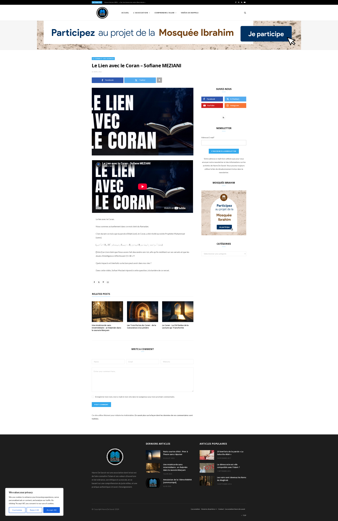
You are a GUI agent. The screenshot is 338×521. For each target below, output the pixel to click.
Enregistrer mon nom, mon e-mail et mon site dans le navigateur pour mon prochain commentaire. (135, 397)
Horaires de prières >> (209, 509)
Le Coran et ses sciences (103, 59)
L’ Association (140, 12)
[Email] (78, 190)
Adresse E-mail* (208, 137)
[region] (34, 502)
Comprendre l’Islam (164, 12)
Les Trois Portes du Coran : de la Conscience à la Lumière (141, 326)
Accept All (51, 510)
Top (244, 515)
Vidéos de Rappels (190, 12)
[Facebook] (78, 170)
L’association (195, 509)
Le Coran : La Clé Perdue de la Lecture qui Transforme (175, 326)
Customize (17, 510)
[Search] (244, 13)
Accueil (125, 12)
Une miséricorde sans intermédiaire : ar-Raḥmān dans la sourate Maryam (106, 327)
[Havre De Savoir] (102, 13)
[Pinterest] (78, 183)
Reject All (34, 510)
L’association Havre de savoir (235, 509)
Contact (221, 509)
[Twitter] (78, 176)
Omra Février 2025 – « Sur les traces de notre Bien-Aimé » (124, 2)
